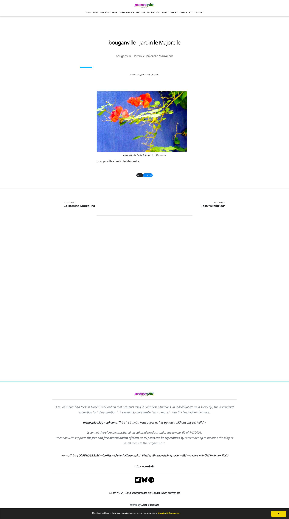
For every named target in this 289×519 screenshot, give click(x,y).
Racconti (140, 12)
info (136, 466)
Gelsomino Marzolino (79, 206)
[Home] (144, 5)
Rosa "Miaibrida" (212, 206)
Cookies (106, 455)
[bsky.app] (144, 480)
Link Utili (199, 12)
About (165, 12)
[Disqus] (144, 260)
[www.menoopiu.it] (151, 480)
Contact (174, 12)
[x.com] (138, 480)
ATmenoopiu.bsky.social (165, 455)
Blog (95, 12)
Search (183, 12)
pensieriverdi (153, 12)
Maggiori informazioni (169, 513)
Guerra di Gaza (127, 12)
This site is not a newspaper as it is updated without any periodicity (144, 422)
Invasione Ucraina (108, 12)
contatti (149, 466)
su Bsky (148, 175)
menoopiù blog (81, 455)
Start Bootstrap (150, 504)
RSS (190, 12)
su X (139, 175)
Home (88, 12)
